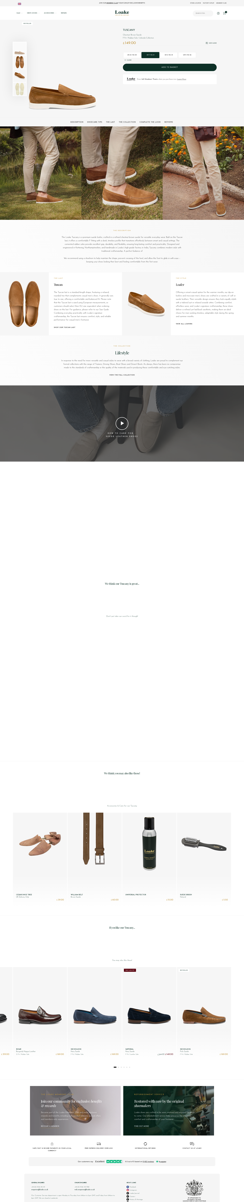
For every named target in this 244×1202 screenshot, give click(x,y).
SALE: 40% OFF (129, 970)
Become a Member (50, 1126)
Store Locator (195, 3)
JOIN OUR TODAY (122, 3)
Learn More (181, 79)
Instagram (133, 1190)
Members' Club (221, 3)
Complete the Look (150, 122)
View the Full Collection (122, 375)
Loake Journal (134, 1193)
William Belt (77, 895)
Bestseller (27, 23)
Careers (132, 1196)
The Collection (127, 122)
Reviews (168, 122)
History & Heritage (136, 1199)
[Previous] (32, 69)
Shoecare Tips (94, 122)
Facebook (132, 1187)
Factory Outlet (208, 3)
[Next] (97, 69)
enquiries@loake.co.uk (39, 1189)
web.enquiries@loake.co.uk (84, 1189)
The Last (110, 122)
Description (76, 122)
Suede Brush (186, 895)
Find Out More (141, 1126)
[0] (224, 13)
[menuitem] (22, 13)
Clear (129, 60)
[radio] (132, 55)
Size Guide (213, 43)
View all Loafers (184, 324)
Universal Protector (135, 895)
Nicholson (76, 1049)
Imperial (129, 1049)
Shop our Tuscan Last (64, 327)
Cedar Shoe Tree (24, 895)
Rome (18, 1049)
